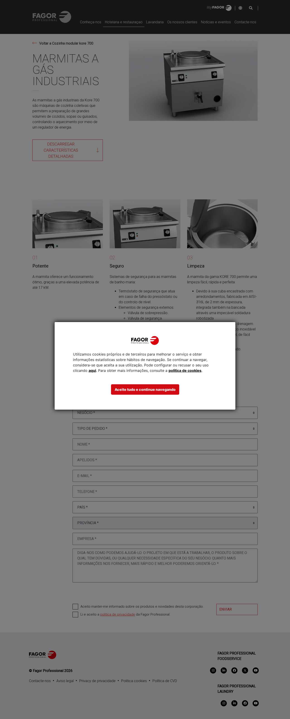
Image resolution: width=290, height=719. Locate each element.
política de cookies (185, 370)
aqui (92, 370)
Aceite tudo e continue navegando (145, 389)
